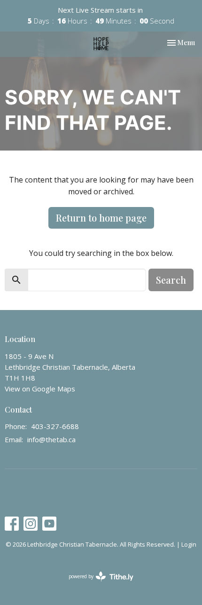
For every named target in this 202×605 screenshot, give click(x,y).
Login (188, 544)
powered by (96, 584)
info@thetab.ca (51, 439)
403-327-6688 (55, 426)
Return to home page (101, 217)
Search (171, 279)
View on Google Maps (40, 388)
